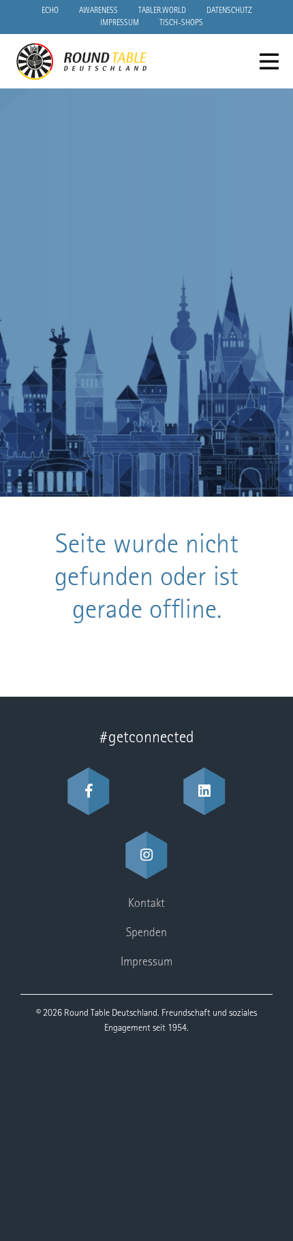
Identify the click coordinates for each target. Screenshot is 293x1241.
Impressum (119, 23)
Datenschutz (229, 11)
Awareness (98, 11)
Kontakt (146, 904)
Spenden (146, 933)
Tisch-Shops (181, 23)
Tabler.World (162, 11)
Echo (50, 11)
